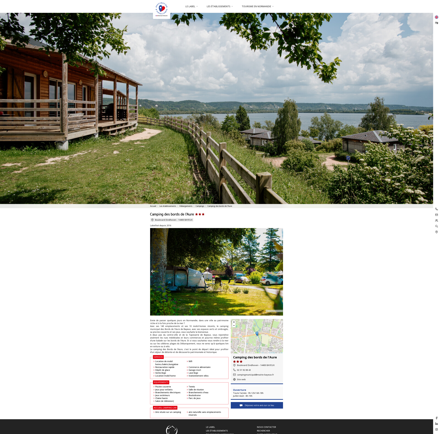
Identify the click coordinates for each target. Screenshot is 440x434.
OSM (281, 352)
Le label (190, 6)
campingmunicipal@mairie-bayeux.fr (255, 374)
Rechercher (263, 430)
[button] (257, 333)
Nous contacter (266, 427)
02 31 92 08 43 (244, 369)
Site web (241, 379)
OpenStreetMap (272, 352)
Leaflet (262, 352)
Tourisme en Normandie (257, 6)
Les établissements (219, 6)
